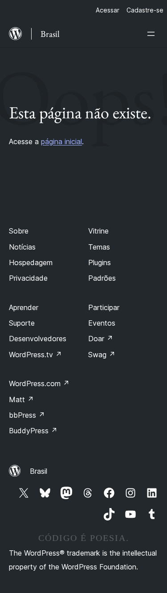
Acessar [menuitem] (107, 10)
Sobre (19, 230)
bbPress (27, 415)
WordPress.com (39, 383)
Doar (100, 338)
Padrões (102, 278)
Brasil (38, 471)
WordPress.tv (35, 354)
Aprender (23, 307)
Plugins (99, 262)
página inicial (61, 141)
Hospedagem (31, 262)
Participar (103, 307)
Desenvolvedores (37, 338)
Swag (101, 354)
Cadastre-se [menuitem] (144, 10)
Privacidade (28, 278)
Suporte (22, 323)
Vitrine (98, 230)
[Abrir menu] (152, 33)
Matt (21, 399)
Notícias (22, 246)
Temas (99, 246)
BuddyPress (33, 430)
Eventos (101, 323)
